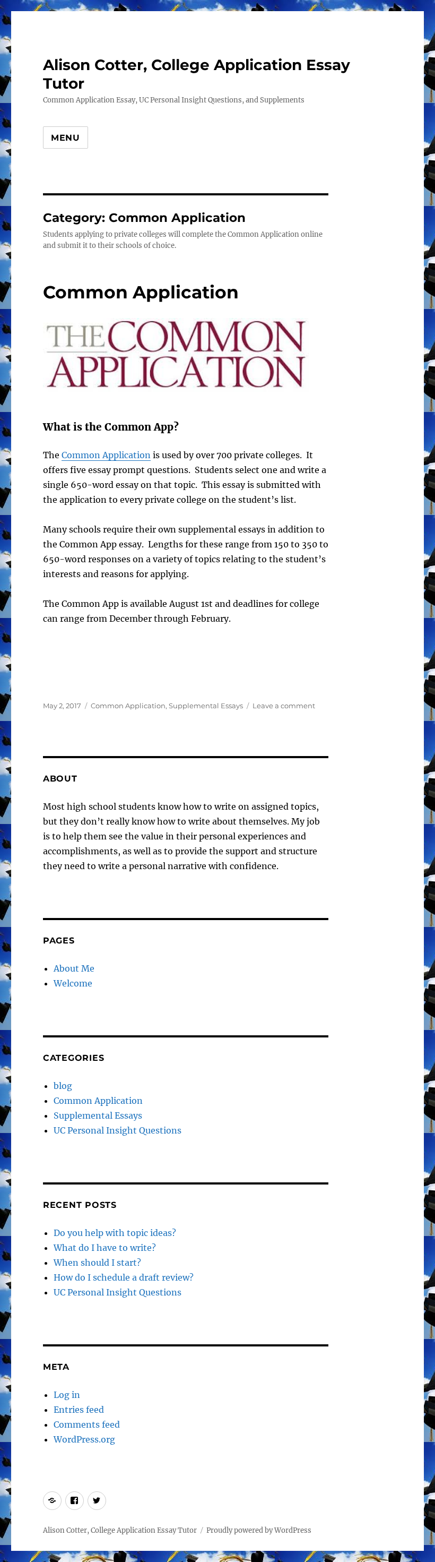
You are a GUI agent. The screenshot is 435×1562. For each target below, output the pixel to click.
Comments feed (87, 1424)
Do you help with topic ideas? (115, 1233)
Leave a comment (284, 705)
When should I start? (97, 1262)
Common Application (141, 292)
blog (63, 1085)
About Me (74, 968)
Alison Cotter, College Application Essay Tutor (120, 1530)
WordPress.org (84, 1439)
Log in (67, 1394)
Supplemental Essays (206, 705)
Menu (65, 138)
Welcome (73, 983)
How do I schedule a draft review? (124, 1277)
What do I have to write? (105, 1247)
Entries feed (79, 1409)
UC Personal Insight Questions (117, 1130)
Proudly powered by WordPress (258, 1530)
